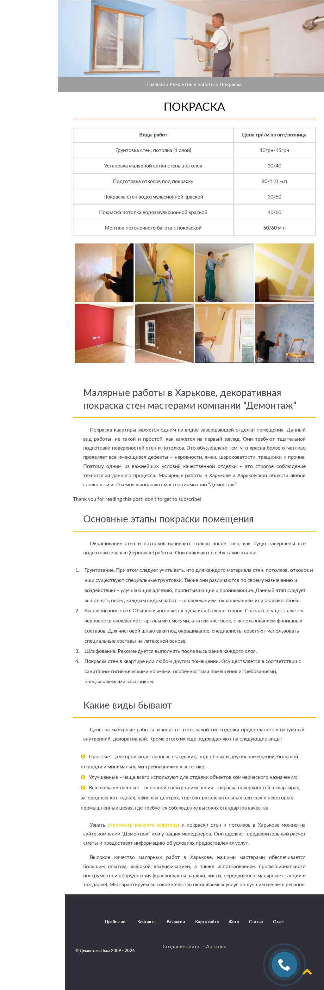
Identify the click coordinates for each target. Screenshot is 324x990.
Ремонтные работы (192, 84)
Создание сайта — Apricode (194, 946)
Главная (156, 84)
